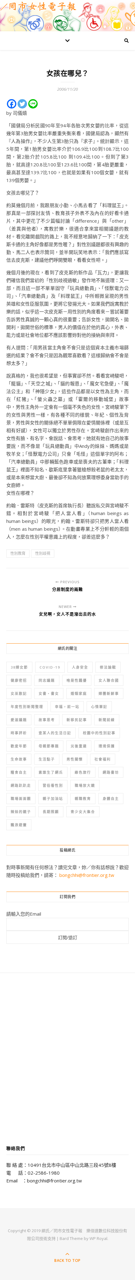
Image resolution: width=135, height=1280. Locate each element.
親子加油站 (53, 798)
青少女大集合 (83, 811)
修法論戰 (108, 667)
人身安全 (80, 667)
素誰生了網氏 (51, 772)
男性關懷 (75, 759)
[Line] (33, 104)
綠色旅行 (83, 772)
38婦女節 (19, 667)
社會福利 (102, 759)
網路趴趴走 (21, 785)
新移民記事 (77, 719)
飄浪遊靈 (19, 824)
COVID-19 (50, 667)
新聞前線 (107, 719)
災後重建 (79, 746)
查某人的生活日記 (55, 733)
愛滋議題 (19, 719)
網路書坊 (111, 772)
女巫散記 (19, 693)
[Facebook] (11, 104)
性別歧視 (42, 553)
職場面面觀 (21, 798)
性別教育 (17, 553)
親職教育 (83, 798)
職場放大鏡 (85, 785)
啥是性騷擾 (77, 680)
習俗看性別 (53, 785)
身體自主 (111, 798)
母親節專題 (49, 746)
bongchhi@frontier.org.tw (86, 875)
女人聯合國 (109, 680)
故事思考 (47, 719)
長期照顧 (51, 811)
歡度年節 (19, 746)
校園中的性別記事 (99, 733)
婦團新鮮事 (109, 693)
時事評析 (19, 733)
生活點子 (47, 759)
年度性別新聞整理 (27, 706)
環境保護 (107, 746)
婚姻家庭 (79, 693)
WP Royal (98, 1238)
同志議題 (47, 680)
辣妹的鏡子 (21, 811)
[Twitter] (22, 104)
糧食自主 (19, 772)
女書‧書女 (49, 693)
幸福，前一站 (67, 706)
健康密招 (19, 680)
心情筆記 (99, 706)
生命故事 (19, 759)
